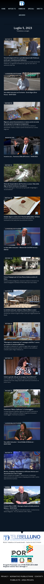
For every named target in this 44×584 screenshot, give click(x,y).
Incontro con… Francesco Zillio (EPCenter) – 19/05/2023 (21, 156)
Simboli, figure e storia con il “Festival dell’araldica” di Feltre (22, 217)
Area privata (28, 580)
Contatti (39, 576)
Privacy (5, 576)
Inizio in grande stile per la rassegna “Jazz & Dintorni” (20, 377)
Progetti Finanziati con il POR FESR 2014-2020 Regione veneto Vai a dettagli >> (20, 566)
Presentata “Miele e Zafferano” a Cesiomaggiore (18, 409)
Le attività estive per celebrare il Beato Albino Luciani (20, 310)
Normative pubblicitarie (21, 576)
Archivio (22, 15)
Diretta (40, 9)
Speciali (31, 9)
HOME (3, 9)
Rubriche (22, 9)
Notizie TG (12, 9)
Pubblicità (15, 580)
